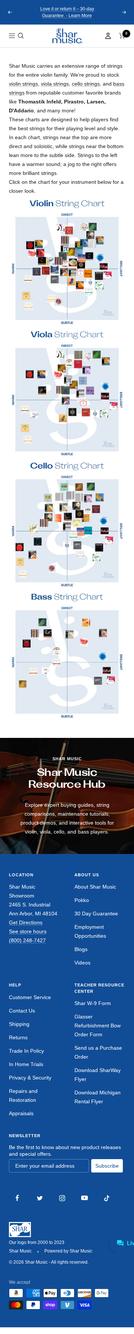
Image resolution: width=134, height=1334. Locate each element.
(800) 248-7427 (27, 940)
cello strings (86, 84)
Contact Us (22, 1011)
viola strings (55, 84)
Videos (82, 963)
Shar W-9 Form (92, 1003)
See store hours (28, 931)
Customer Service (30, 997)
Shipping (19, 1024)
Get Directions (25, 922)
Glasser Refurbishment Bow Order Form (97, 1025)
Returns (18, 1037)
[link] (67, 35)
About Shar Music (95, 887)
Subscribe (107, 1166)
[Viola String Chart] (67, 392)
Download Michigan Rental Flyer (97, 1097)
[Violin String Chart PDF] (67, 261)
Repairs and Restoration (23, 1095)
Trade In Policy (26, 1051)
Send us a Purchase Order (98, 1052)
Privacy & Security (30, 1078)
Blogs (80, 949)
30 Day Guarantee (96, 913)
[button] (21, 36)
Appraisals (21, 1113)
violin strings (23, 84)
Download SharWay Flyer (97, 1074)
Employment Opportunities (90, 931)
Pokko (81, 900)
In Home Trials (26, 1064)
